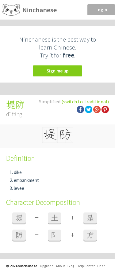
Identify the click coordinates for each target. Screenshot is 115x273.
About (60, 266)
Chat (101, 266)
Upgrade (46, 266)
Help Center (86, 266)
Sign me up (57, 71)
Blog (70, 266)
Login (101, 10)
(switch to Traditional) (85, 101)
